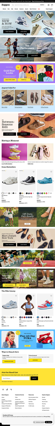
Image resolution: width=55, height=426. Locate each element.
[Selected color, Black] (20, 193)
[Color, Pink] (7, 193)
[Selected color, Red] (38, 317)
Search (42, 4)
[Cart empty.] (52, 5)
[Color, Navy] (29, 193)
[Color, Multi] (9, 317)
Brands (16, 9)
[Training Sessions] (21, 99)
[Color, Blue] (27, 317)
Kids (12, 9)
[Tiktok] (7, 389)
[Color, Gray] (9, 193)
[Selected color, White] (3, 193)
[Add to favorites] (16, 172)
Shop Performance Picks (38, 1)
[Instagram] (3, 389)
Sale (39, 9)
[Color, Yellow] (22, 193)
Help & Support (49, 9)
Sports (26, 9)
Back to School (33, 9)
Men (9, 9)
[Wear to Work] (8, 99)
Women (4, 9)
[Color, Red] (31, 193)
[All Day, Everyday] (47, 99)
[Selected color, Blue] (38, 193)
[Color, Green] (42, 193)
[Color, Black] (13, 193)
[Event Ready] (34, 99)
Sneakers (22, 9)
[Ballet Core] (40, 153)
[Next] (53, 181)
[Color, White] (5, 193)
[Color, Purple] (40, 193)
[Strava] (11, 389)
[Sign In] (48, 5)
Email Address (6, 378)
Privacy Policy (47, 416)
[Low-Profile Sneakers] (14, 153)
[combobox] (26, 5)
